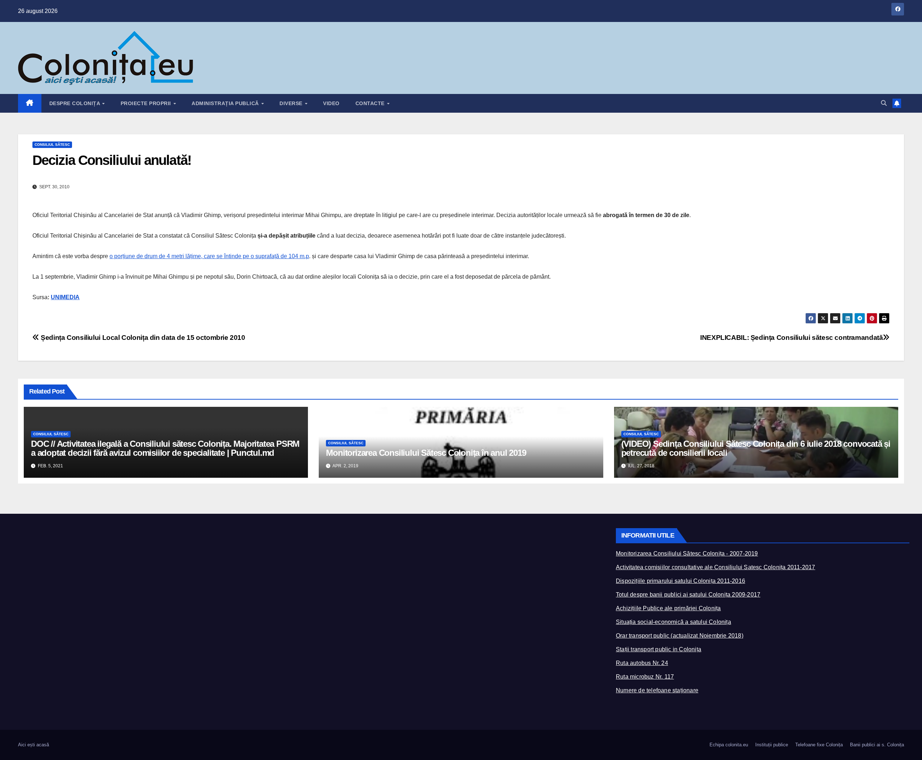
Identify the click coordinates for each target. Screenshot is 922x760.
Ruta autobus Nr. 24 (642, 663)
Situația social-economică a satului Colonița (673, 622)
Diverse (291, 103)
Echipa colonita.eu (729, 744)
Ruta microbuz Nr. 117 (645, 677)
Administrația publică (226, 103)
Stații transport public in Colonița (658, 649)
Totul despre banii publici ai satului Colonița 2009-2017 (688, 595)
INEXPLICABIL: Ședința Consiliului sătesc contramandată (791, 337)
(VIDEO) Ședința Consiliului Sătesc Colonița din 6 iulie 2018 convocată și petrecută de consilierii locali (755, 448)
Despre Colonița (75, 103)
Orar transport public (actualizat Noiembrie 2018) (679, 636)
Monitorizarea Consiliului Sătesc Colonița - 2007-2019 (687, 553)
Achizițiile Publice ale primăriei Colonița (668, 608)
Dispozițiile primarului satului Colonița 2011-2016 (680, 581)
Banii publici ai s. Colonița (877, 744)
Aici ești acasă (33, 744)
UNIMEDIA (65, 297)
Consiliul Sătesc (52, 145)
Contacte (370, 103)
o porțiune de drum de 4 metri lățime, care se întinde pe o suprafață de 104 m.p (209, 256)
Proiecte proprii (147, 103)
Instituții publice (771, 744)
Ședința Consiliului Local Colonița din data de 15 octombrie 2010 (142, 337)
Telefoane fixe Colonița (819, 744)
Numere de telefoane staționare (657, 690)
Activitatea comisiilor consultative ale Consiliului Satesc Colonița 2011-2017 (715, 567)
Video (331, 103)
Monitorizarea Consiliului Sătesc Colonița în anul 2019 (426, 453)
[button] (884, 103)
